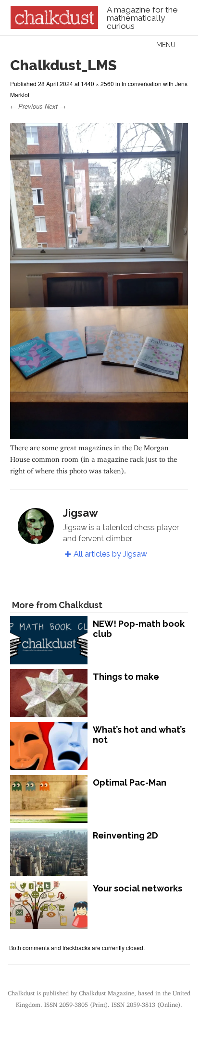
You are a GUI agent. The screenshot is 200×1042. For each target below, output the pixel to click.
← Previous (26, 106)
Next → (55, 106)
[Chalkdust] (54, 26)
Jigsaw (80, 513)
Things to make (126, 677)
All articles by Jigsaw (110, 554)
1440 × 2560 (97, 83)
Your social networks (137, 888)
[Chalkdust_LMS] (99, 434)
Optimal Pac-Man (129, 782)
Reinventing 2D (125, 835)
